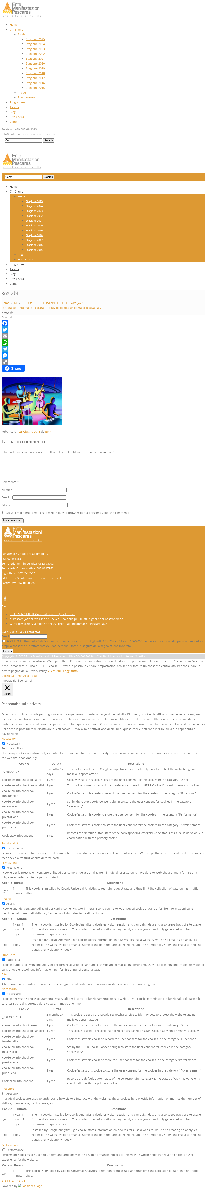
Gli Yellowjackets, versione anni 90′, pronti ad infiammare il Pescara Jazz (58, 624)
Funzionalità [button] (10, 843)
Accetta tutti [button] (31, 676)
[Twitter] (103, 329)
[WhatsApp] (103, 342)
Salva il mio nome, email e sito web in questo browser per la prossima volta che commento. (68, 513)
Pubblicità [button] (8, 955)
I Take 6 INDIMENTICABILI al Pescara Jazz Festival (42, 614)
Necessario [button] (9, 989)
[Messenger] (103, 355)
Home (6, 303)
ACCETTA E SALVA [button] (13, 1181)
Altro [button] (5, 974)
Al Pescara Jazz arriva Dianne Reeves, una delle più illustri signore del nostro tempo (66, 619)
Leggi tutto (70, 671)
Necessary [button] (9, 738)
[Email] (103, 336)
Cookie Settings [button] (12, 676)
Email (7, 497)
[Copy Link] (103, 362)
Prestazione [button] (9, 863)
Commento (10, 482)
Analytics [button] (8, 1089)
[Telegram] (103, 349)
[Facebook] (103, 323)
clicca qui (54, 671)
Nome (7, 490)
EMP (15, 303)
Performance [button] (10, 1145)
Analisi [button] (6, 899)
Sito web (7, 505)
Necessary (13, 743)
